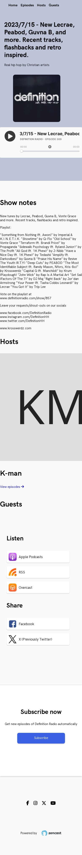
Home (12, 5)
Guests (54, 5)
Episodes (27, 5)
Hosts (41, 5)
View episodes (10, 487)
